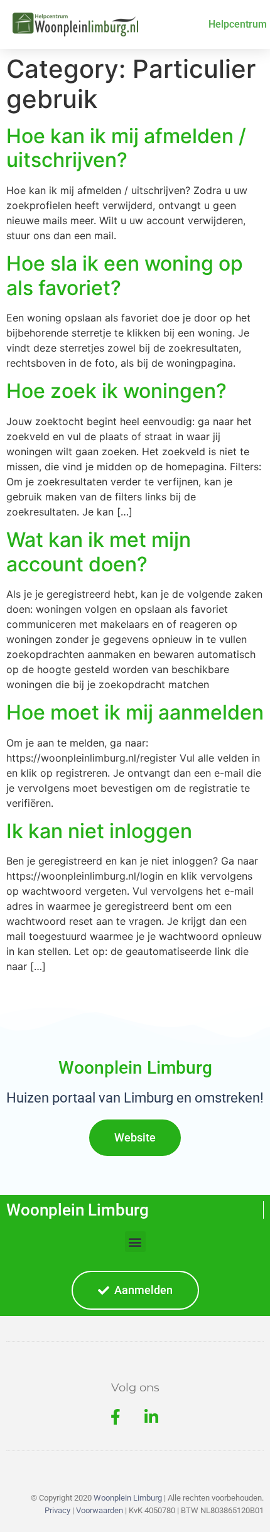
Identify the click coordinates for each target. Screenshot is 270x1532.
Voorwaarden (99, 1510)
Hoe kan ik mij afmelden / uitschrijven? (126, 148)
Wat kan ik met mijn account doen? (98, 551)
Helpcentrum (237, 24)
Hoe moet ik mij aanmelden (135, 712)
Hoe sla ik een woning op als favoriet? (124, 275)
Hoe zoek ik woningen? (116, 391)
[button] (135, 1241)
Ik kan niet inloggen (99, 831)
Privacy (57, 1510)
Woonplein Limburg (77, 1209)
